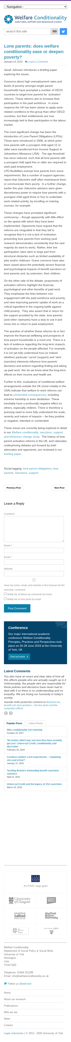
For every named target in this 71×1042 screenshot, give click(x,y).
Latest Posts (36, 723)
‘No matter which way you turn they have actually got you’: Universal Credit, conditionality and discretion (34, 743)
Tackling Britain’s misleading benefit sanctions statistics (33, 772)
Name (8, 545)
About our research (15, 999)
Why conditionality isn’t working (24, 729)
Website (8, 568)
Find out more (17, 656)
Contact (8, 1025)
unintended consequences (29, 394)
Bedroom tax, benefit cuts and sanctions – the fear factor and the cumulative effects (32, 705)
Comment (9, 514)
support (33, 472)
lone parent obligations (37, 468)
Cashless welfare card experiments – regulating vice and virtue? (34, 759)
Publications (11, 1005)
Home (7, 992)
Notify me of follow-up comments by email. (29, 594)
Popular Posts (14, 723)
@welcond (25, 983)
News (7, 1018)
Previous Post (14, 488)
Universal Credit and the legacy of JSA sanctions (34, 784)
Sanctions (21, 472)
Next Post (59, 488)
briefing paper (12, 454)
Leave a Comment (37, 61)
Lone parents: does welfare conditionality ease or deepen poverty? (34, 52)
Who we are (10, 1012)
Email (8, 557)
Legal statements (14, 1033)
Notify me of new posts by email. (24, 599)
